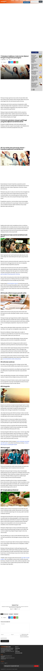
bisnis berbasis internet (13, 283)
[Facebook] (9, 62)
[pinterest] (17, 608)
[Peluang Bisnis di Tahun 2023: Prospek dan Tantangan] (40, 72)
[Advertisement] (21, 11)
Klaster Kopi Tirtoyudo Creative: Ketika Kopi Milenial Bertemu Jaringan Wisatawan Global (34, 59)
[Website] (6, 662)
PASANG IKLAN (17, 651)
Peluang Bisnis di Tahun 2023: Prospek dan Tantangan (34, 73)
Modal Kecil (16, 614)
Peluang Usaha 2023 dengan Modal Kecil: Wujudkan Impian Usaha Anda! (34, 85)
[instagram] (14, 608)
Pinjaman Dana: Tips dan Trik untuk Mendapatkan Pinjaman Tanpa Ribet (34, 67)
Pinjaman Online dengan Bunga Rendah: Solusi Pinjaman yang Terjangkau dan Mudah (34, 78)
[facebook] (12, 608)
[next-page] (33, 89)
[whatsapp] (19, 608)
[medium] (15, 608)
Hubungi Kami (17, 648)
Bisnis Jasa (6, 614)
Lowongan (11, 614)
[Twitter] (12, 62)
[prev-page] (32, 89)
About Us (16, 646)
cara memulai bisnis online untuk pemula (12, 358)
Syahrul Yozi (3, 59)
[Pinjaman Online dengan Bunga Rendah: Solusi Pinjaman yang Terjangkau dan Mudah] (40, 77)
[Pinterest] (14, 62)
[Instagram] (2, 662)
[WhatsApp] (17, 62)
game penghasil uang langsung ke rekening (10, 274)
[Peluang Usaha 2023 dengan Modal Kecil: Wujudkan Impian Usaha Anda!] (40, 84)
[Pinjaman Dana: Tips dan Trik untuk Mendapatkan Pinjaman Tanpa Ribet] (40, 65)
